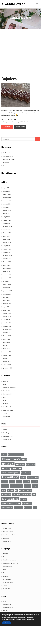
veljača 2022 (7, 323)
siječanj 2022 (7, 326)
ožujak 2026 (6, 191)
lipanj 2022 (6, 310)
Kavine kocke (7, 166)
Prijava (5, 429)
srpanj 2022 (6, 307)
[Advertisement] (20, 55)
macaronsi (12, 481)
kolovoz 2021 (7, 342)
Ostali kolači (7, 407)
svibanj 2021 (7, 352)
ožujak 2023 (6, 281)
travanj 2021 (7, 355)
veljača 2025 (7, 220)
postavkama (30, 619)
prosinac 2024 (7, 226)
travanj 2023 (7, 278)
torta (34, 494)
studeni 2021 (7, 332)
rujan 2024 (6, 236)
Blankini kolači (11, 4)
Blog (5, 122)
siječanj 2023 (7, 287)
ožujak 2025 (6, 217)
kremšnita (23, 477)
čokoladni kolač (7, 507)
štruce (35, 507)
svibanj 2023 (7, 275)
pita (16, 490)
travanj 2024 (7, 242)
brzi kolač (24, 459)
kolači (33, 464)
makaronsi (19, 481)
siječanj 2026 (7, 197)
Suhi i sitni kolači (23, 122)
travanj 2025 (7, 213)
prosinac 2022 (7, 291)
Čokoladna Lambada (9, 159)
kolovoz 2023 (7, 268)
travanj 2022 (7, 316)
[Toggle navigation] (37, 4)
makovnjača (26, 481)
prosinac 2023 (7, 255)
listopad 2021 (7, 336)
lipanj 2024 (6, 239)
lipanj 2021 (6, 348)
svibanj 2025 (7, 210)
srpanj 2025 (6, 207)
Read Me (7, 126)
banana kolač (20, 454)
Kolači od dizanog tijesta (10, 391)
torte (4, 499)
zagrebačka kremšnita (7, 503)
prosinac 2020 (7, 368)
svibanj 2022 (7, 313)
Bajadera (9, 79)
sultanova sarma (26, 494)
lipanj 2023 (6, 271)
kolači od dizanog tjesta (10, 473)
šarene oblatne (18, 507)
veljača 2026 (7, 194)
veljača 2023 (7, 284)
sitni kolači (6, 494)
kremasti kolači (10, 477)
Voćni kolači (6, 416)
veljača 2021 (7, 361)
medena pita (34, 481)
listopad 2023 (7, 262)
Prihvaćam (6, 623)
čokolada (17, 503)
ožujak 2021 (6, 358)
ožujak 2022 (6, 320)
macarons (5, 482)
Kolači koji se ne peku (12, 122)
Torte (5, 413)
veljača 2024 (7, 249)
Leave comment (20, 126)
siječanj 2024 (7, 252)
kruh (4, 397)
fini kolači (8, 463)
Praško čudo (22, 490)
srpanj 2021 (6, 345)
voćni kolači (13, 499)
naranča (20, 486)
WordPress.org (7, 439)
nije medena (27, 486)
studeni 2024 (7, 229)
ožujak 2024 (6, 246)
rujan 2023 (6, 265)
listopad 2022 (7, 297)
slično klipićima (16, 494)
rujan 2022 (6, 300)
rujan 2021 (6, 339)
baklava (5, 381)
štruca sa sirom (27, 507)
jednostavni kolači (20, 464)
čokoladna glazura (26, 503)
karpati (28, 464)
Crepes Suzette (8, 156)
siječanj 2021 (7, 365)
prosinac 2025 (7, 201)
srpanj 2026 (6, 188)
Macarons (6, 403)
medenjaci (13, 486)
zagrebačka (23, 499)
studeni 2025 (7, 204)
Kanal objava (7, 433)
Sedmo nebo (7, 153)
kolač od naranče (25, 473)
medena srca (5, 486)
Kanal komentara (8, 436)
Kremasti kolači (7, 394)
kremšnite (30, 477)
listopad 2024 (7, 233)
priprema (29, 490)
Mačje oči (6, 162)
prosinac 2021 (7, 329)
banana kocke (11, 454)
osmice (3, 490)
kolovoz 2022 (7, 303)
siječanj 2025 (7, 223)
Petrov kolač (10, 490)
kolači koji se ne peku (11, 468)
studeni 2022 (7, 294)
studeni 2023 (7, 258)
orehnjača (35, 486)
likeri (4, 400)
